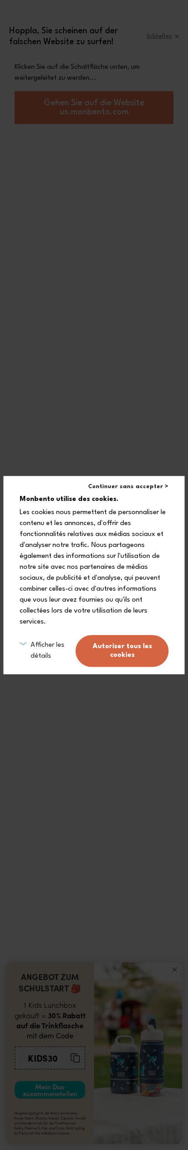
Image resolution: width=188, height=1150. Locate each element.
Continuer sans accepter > (128, 487)
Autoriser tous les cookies (122, 651)
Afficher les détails (47, 651)
